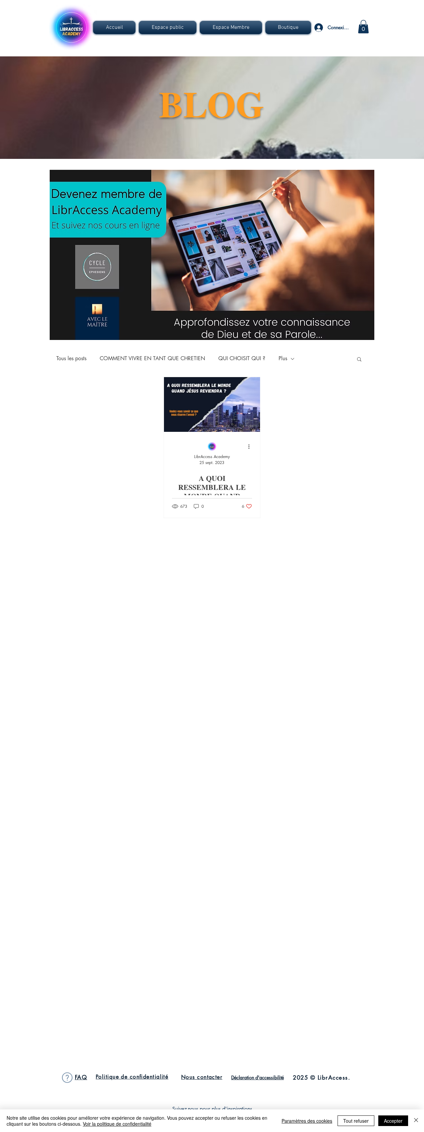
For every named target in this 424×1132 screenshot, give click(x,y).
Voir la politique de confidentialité (117, 1123)
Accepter (393, 1120)
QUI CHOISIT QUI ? (241, 358)
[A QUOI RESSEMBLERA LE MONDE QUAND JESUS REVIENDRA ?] (212, 404)
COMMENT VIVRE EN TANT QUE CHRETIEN (152, 358)
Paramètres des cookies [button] (307, 1120)
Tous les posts (71, 358)
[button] (167, 27)
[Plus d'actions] (251, 447)
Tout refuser (356, 1120)
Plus (283, 358)
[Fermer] (416, 1121)
